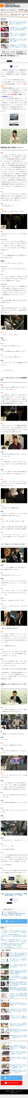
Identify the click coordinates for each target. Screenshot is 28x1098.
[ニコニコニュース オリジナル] (10, 5)
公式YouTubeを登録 (13, 1082)
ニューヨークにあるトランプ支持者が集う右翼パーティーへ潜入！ (16, 894)
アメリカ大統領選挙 (7, 912)
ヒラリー (5, 913)
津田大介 (13, 915)
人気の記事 (2, 10)
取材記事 (21, 9)
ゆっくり (16, 9)
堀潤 (17, 913)
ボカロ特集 (12, 10)
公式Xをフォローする (13, 1077)
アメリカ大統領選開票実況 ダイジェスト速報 (11, 947)
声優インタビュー (5, 14)
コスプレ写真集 (26, 10)
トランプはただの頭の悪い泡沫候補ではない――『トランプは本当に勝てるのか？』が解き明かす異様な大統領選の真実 (14, 936)
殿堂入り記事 (14, 14)
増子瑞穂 (23, 913)
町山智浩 (19, 915)
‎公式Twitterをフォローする (15, 921)
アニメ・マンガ (7, 10)
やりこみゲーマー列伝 (23, 15)
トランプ (17, 912)
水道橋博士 (5, 915)
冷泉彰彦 (12, 913)
